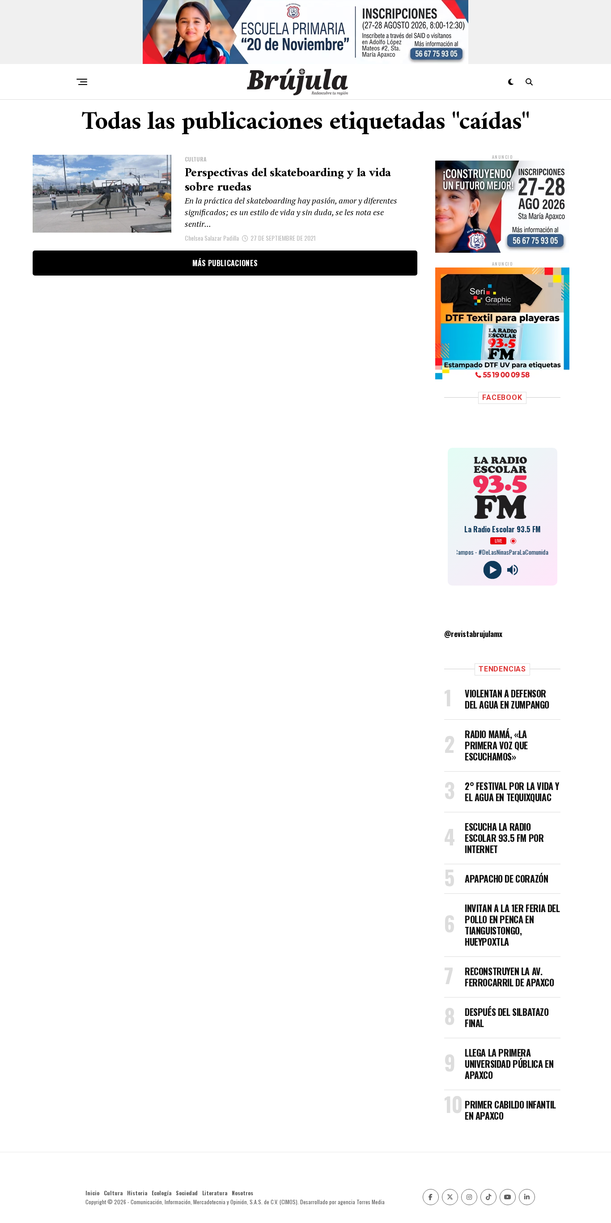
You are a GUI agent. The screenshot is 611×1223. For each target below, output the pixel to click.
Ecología (161, 1193)
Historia (137, 1193)
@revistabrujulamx (473, 633)
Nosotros (242, 1193)
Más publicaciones (225, 263)
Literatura (214, 1193)
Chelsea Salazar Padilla (212, 237)
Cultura (113, 1193)
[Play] (492, 570)
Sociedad (187, 1193)
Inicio (92, 1193)
